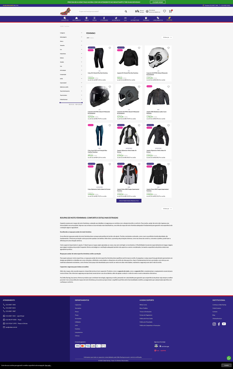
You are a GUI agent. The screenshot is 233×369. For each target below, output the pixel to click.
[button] (71, 33)
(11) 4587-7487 (11, 311)
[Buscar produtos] (127, 11)
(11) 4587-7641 (11, 304)
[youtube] (224, 324)
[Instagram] (214, 324)
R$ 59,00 (71, 104)
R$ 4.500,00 (78, 104)
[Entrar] (153, 11)
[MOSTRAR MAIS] (128, 201)
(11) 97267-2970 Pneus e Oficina (16, 323)
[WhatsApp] (229, 358)
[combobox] (103, 11)
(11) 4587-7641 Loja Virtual (15, 316)
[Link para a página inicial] (62, 26)
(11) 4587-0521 (11, 308)
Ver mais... (48, 365)
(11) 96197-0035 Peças (13, 319)
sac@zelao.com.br (11, 327)
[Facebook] (219, 324)
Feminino (66, 26)
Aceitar (226, 365)
